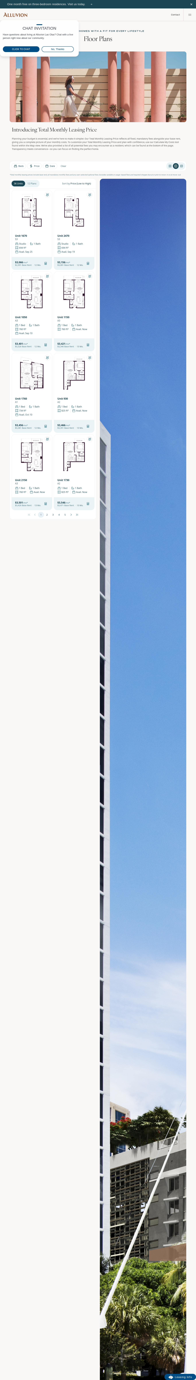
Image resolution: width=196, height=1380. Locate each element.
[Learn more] (91, 4)
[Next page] (71, 515)
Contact (175, 14)
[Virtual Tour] (47, 195)
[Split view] (176, 166)
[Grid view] (170, 166)
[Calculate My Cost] (45, 263)
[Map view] (181, 166)
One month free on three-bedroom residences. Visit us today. (46, 4)
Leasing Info (183, 1377)
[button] (37, 265)
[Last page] (77, 515)
